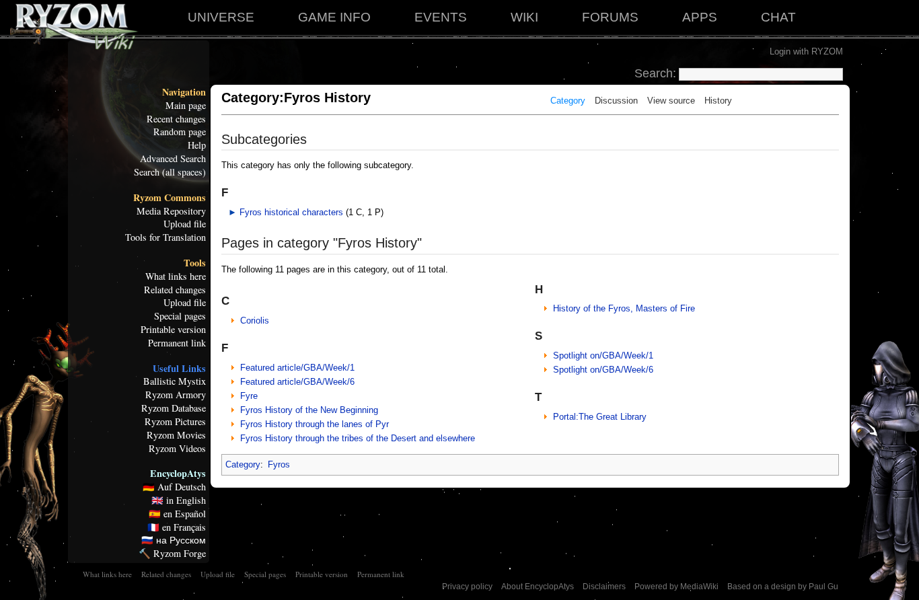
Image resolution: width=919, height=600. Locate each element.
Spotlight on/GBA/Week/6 (603, 370)
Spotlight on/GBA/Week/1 (603, 355)
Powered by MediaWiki (676, 586)
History (718, 101)
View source (671, 101)
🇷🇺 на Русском (173, 540)
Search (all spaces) (170, 172)
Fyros (279, 464)
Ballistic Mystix (174, 381)
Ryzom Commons (169, 198)
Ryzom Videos (177, 449)
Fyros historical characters (291, 212)
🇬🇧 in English (178, 500)
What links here (175, 276)
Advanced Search (173, 159)
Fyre (249, 396)
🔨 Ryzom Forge (172, 554)
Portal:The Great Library (600, 417)
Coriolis (254, 320)
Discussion (616, 101)
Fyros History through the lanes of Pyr (314, 424)
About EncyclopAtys (537, 586)
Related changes (175, 290)
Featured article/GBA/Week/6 (297, 382)
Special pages (180, 316)
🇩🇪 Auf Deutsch (174, 487)
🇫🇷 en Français (176, 527)
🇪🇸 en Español (177, 514)
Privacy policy (467, 586)
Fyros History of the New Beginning (309, 410)
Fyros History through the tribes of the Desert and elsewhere (357, 438)
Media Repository (171, 211)
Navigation (184, 92)
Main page (186, 106)
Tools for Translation (165, 237)
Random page (179, 132)
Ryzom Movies (176, 435)
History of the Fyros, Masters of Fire (624, 308)
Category (567, 101)
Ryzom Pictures (175, 422)
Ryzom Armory (175, 395)
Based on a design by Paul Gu (782, 586)
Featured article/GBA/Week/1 (297, 368)
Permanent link (177, 343)
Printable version (173, 330)
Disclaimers (604, 586)
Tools (195, 263)
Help (197, 145)
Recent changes (176, 119)
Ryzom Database (173, 408)
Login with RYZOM (806, 51)
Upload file (184, 224)
